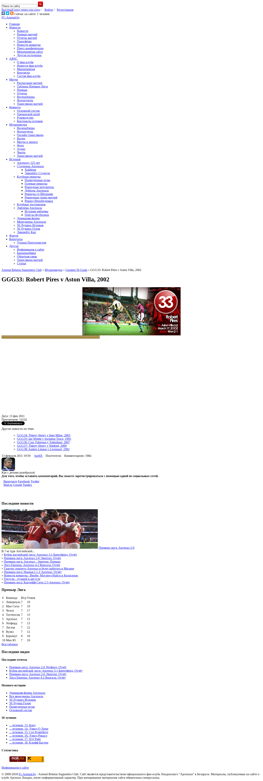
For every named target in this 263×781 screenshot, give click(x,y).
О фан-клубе (25, 62)
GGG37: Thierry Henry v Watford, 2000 (42, 445)
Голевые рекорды (36, 183)
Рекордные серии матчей (41, 197)
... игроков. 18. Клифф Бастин (28, 742)
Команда (15, 107)
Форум (13, 235)
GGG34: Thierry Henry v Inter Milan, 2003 (43, 435)
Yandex (27, 484)
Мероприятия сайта (30, 51)
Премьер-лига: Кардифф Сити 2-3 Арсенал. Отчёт (37, 582)
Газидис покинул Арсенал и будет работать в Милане (39, 568)
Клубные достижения (31, 204)
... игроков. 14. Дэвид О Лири (28, 728)
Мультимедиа (18, 124)
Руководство (25, 117)
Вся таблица (10, 644)
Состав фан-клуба (28, 76)
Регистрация (65, 9)
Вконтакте (10, 481)
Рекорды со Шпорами (39, 194)
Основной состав (28, 110)
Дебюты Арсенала (37, 190)
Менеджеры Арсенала (31, 221)
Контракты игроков (30, 121)
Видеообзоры (26, 96)
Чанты (21, 152)
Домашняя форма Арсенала (27, 692)
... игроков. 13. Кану (22, 725)
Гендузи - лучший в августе (22, 579)
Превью (22, 90)
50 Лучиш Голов (20, 703)
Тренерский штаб (28, 114)
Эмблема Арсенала (29, 208)
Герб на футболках (37, 214)
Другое (14, 246)
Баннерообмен (26, 253)
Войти (48, 9)
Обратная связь (27, 256)
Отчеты (22, 93)
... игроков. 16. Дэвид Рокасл (28, 735)
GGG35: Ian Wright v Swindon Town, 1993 (44, 438)
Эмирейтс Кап (26, 232)
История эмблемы (36, 211)
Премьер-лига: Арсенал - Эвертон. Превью (32, 561)
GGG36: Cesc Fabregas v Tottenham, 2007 (43, 442)
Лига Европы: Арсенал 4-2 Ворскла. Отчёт (32, 565)
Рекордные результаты (39, 187)
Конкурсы (16, 239)
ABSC (13, 58)
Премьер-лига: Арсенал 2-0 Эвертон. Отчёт (32, 558)
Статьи (21, 263)
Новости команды (29, 44)
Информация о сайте (30, 249)
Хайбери (30, 169)
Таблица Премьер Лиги (32, 86)
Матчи (13, 79)
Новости (15, 27)
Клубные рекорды (29, 176)
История (14, 159)
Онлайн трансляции (30, 135)
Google (17, 484)
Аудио (21, 149)
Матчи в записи (27, 142)
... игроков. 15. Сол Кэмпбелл (28, 732)
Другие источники (29, 55)
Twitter (35, 481)
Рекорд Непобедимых (39, 201)
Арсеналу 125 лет (28, 162)
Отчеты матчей (27, 38)
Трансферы (24, 41)
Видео (21, 138)
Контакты (23, 72)
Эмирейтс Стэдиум (37, 173)
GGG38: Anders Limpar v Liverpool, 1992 (43, 449)
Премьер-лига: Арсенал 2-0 (116, 547)
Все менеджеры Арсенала (26, 696)
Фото (20, 145)
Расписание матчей (29, 83)
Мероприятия (26, 69)
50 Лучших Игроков (30, 225)
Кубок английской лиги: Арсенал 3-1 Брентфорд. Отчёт (40, 554)
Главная (14, 24)
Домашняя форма (28, 218)
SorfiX (38, 455)
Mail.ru (7, 484)
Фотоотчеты (25, 100)
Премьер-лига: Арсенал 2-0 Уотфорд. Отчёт (37, 667)
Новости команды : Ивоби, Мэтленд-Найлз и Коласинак (41, 575)
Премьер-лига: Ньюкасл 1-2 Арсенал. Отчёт (33, 572)
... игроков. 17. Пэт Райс (25, 739)
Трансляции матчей (30, 103)
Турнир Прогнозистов (31, 242)
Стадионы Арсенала (30, 166)
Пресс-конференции (30, 48)
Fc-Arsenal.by (27, 774)
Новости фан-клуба (30, 65)
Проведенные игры (37, 180)
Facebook (24, 481)
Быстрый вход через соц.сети (21, 9)
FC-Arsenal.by (11, 17)
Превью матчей (27, 34)
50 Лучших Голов (28, 228)
